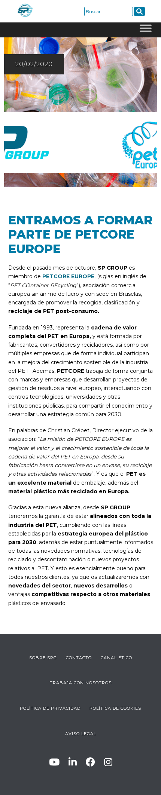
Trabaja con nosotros (81, 682)
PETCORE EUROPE (68, 276)
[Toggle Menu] (146, 29)
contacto (79, 657)
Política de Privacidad (50, 708)
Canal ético (116, 657)
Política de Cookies (115, 708)
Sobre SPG (43, 657)
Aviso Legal (80, 733)
